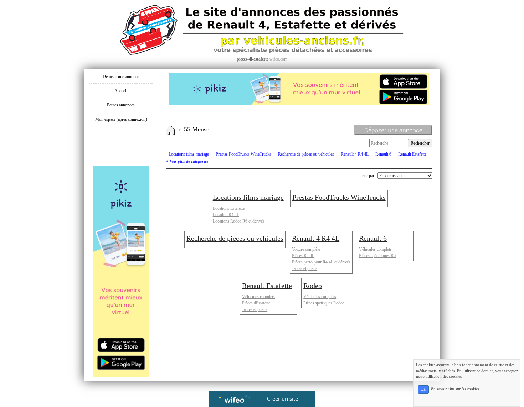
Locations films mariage (189, 154)
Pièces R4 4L (303, 255)
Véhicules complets (375, 249)
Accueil (120, 90)
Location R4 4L (226, 214)
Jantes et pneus (304, 268)
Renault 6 (383, 154)
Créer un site (282, 398)
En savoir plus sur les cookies (455, 389)
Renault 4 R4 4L (355, 154)
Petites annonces (121, 105)
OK (423, 389)
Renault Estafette (412, 154)
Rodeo (312, 285)
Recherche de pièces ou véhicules (306, 154)
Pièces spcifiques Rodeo (323, 303)
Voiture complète (306, 249)
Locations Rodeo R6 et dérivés (238, 221)
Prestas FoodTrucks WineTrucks (243, 154)
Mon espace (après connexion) (121, 119)
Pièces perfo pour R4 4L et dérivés (321, 262)
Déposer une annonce (121, 76)
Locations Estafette (229, 208)
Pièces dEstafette (256, 303)
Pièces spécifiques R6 (377, 255)
